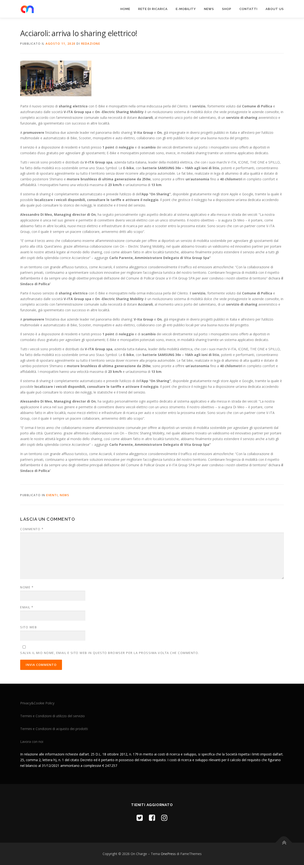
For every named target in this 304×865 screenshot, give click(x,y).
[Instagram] (164, 817)
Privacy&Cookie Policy (37, 703)
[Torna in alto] (284, 842)
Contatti (248, 9)
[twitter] (140, 817)
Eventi (52, 495)
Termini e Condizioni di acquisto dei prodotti (54, 728)
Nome (26, 587)
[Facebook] (152, 817)
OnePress (168, 853)
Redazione (90, 44)
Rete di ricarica (153, 9)
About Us (275, 9)
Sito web (28, 627)
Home (125, 9)
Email (26, 607)
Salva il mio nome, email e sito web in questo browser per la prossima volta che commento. (109, 653)
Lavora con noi (31, 741)
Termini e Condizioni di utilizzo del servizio (52, 716)
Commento (31, 529)
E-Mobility (186, 9)
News (209, 9)
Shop (226, 9)
